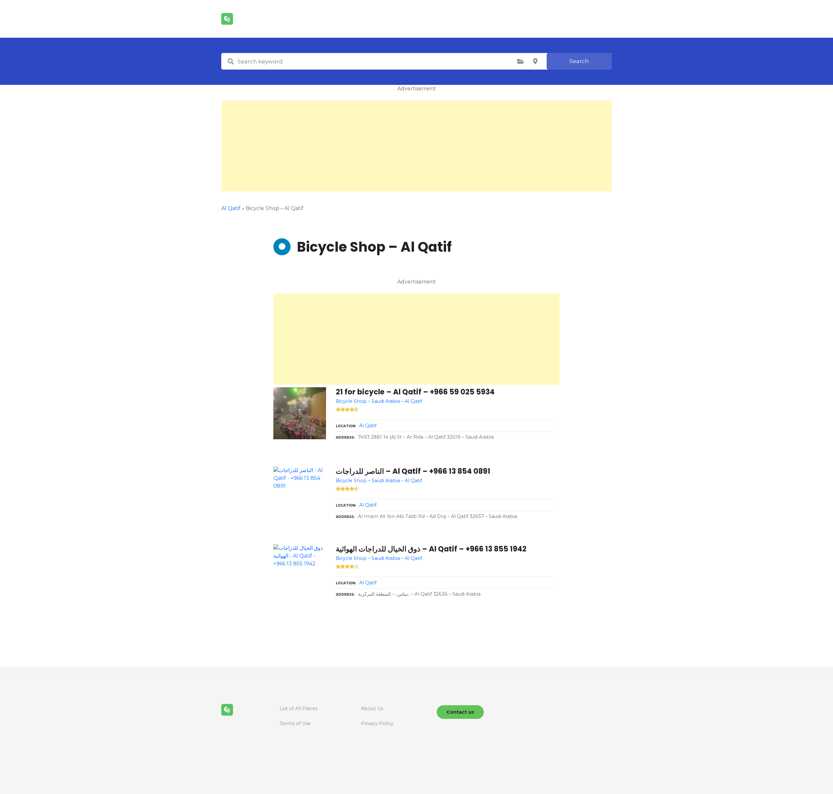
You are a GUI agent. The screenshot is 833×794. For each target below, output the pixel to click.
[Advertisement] (416, 146)
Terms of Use (295, 723)
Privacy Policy (377, 723)
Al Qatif (230, 208)
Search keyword (230, 61)
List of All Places (299, 708)
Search (579, 61)
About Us (372, 708)
